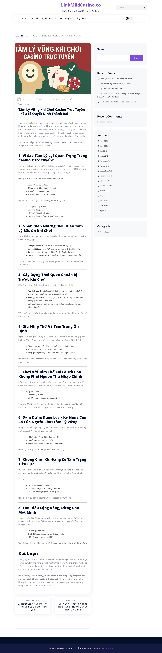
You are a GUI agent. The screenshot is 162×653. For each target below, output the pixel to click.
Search (101, 49)
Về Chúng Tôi (66, 18)
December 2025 (106, 171)
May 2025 (104, 206)
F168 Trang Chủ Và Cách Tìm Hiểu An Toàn (118, 102)
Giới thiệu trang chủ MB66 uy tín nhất (115, 84)
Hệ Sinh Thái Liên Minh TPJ (111, 89)
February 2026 (105, 161)
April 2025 (104, 211)
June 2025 (104, 201)
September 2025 (106, 186)
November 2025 (106, 176)
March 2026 (104, 156)
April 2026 (104, 151)
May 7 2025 (43, 99)
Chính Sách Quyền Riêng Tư (43, 18)
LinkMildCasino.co (81, 5)
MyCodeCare (107, 648)
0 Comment (60, 99)
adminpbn (27, 99)
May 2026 (104, 146)
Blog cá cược (82, 18)
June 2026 (104, 141)
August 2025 (105, 191)
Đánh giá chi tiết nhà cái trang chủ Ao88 (116, 79)
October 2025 (105, 181)
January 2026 (105, 166)
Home (23, 18)
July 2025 (104, 196)
